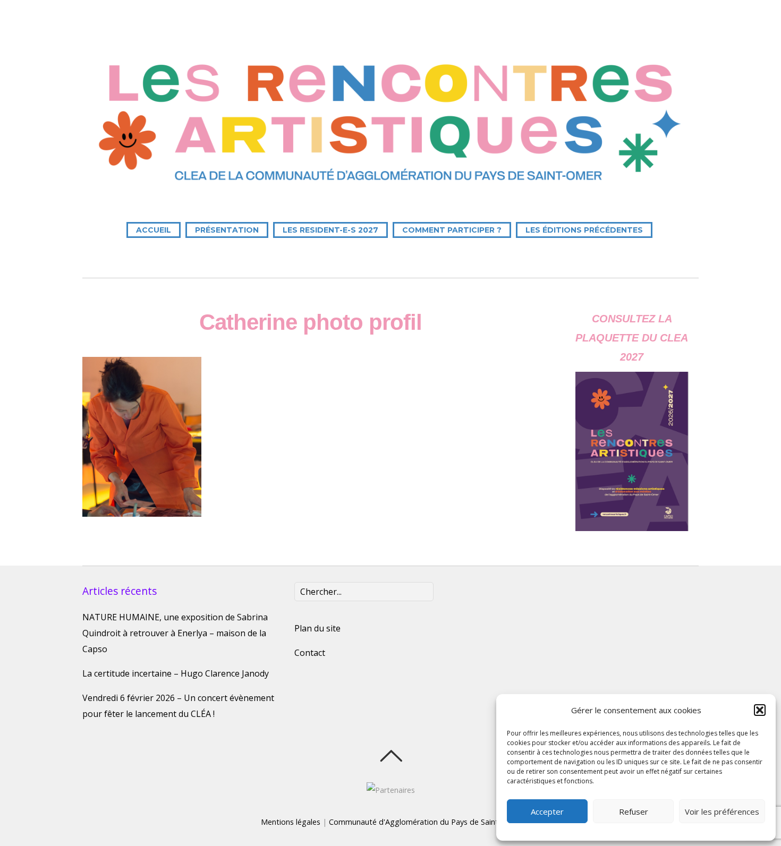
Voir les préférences (722, 811)
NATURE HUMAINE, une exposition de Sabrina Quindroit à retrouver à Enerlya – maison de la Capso (175, 633)
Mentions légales (290, 822)
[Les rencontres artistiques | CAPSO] (390, 187)
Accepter (547, 811)
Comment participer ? (452, 230)
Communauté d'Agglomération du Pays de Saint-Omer (425, 822)
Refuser (633, 811)
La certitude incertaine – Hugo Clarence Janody (175, 673)
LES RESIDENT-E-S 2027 (330, 230)
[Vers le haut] (391, 755)
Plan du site (317, 628)
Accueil (153, 230)
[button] (759, 710)
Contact (309, 653)
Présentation (227, 230)
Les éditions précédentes (584, 230)
